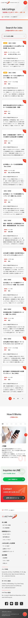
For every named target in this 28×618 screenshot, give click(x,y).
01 (2, 424)
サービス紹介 (6, 546)
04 (16, 424)
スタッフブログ (7, 539)
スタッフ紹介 (6, 560)
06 (25, 424)
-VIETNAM (6, 16)
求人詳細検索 (6, 528)
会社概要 (5, 558)
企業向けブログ (7, 548)
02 (14, 398)
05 (21, 424)
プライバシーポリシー (7, 611)
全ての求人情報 (7, 525)
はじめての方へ (7, 534)
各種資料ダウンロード (8, 551)
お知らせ (5, 563)
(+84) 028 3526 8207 (9, 587)
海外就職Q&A (6, 537)
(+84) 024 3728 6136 (9, 576)
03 (18, 398)
